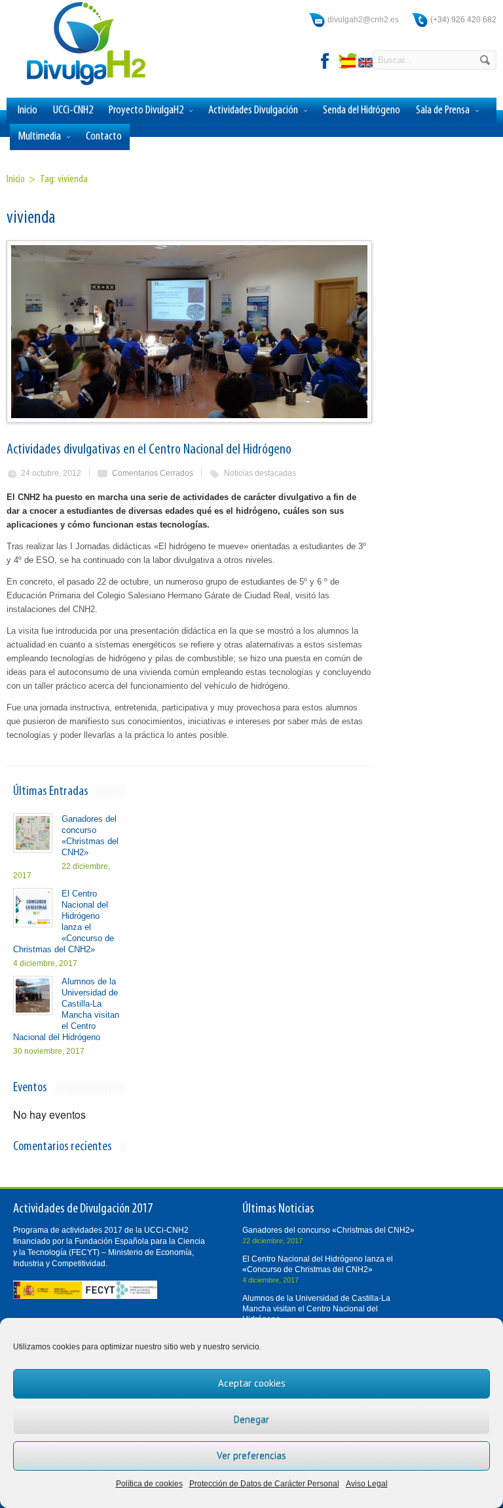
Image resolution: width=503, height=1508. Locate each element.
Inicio (27, 110)
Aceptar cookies (252, 1383)
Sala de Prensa (443, 110)
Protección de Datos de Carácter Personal (264, 1483)
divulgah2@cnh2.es (363, 19)
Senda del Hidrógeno (361, 110)
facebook (325, 61)
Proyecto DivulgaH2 (146, 110)
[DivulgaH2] (80, 84)
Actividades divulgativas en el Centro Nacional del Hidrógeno (149, 449)
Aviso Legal (367, 1483)
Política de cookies (149, 1483)
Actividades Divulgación (253, 110)
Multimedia (39, 136)
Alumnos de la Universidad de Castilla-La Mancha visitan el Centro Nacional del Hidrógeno (316, 1309)
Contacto (104, 136)
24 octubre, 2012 (51, 473)
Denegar (251, 1419)
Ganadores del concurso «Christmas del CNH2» (328, 1230)
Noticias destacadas (260, 473)
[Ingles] (366, 64)
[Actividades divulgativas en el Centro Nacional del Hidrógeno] (189, 332)
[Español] (349, 64)
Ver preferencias (251, 1455)
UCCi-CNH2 (73, 110)
